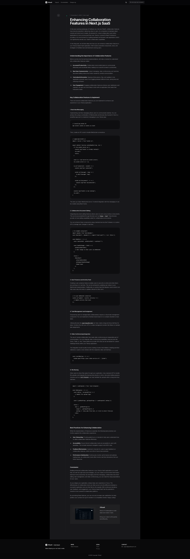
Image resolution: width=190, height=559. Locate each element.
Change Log (73, 2)
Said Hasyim (57, 544)
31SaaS (99, 555)
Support (57, 2)
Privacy (98, 548)
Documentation (64, 2)
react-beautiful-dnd (87, 323)
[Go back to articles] (58, 15)
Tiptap (101, 216)
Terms (97, 546)
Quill (106, 216)
